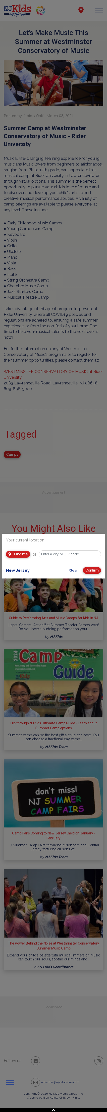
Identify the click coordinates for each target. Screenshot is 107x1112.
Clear (73, 570)
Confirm (92, 570)
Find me (20, 554)
